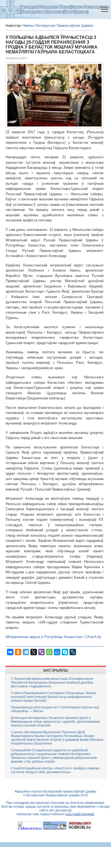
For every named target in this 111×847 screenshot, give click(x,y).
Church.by (93, 637)
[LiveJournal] (73, 652)
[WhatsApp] (49, 652)
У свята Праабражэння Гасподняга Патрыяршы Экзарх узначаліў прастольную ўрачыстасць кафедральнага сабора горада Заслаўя (53, 696)
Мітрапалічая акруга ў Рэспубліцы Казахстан (44, 637)
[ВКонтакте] (10, 652)
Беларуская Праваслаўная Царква (64, 25)
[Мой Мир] (57, 652)
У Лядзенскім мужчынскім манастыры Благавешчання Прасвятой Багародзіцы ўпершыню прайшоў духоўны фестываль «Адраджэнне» (52, 682)
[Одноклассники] (18, 652)
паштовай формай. (80, 814)
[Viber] (41, 652)
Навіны (28, 25)
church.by (77, 803)
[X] (33, 652)
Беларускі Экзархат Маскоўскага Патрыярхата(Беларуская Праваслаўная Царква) (64, 9)
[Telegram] (26, 652)
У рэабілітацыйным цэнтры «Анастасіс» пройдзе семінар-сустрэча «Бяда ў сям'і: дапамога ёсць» (55, 770)
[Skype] (65, 652)
